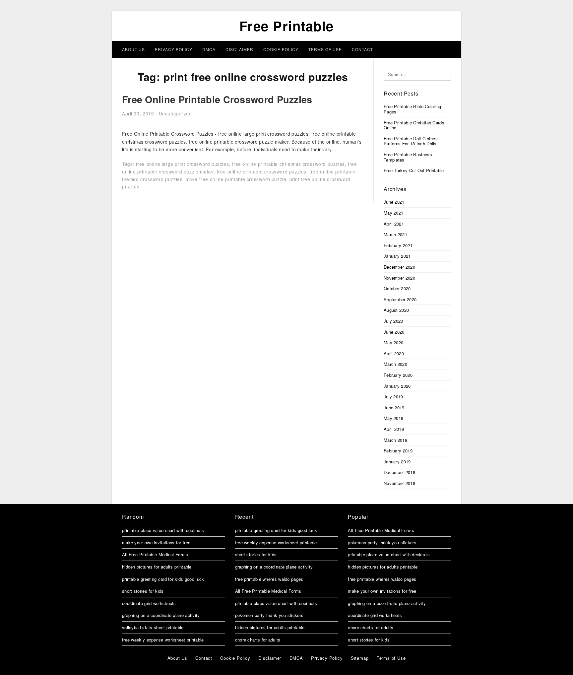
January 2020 (397, 386)
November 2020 (399, 278)
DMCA (209, 49)
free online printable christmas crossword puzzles (288, 164)
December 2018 (399, 472)
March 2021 (395, 234)
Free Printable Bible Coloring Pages (412, 109)
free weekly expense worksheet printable (163, 640)
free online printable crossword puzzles (261, 171)
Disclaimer (239, 49)
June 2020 (394, 332)
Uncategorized (175, 113)
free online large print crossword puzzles (182, 164)
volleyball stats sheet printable (153, 627)
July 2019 (393, 396)
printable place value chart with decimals (163, 530)
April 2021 (394, 224)
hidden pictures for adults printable (157, 567)
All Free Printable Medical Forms (155, 554)
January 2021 (397, 256)
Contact (362, 49)
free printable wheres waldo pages (269, 579)
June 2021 (394, 202)
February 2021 (398, 245)
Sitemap (360, 658)
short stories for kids (143, 591)
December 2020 (399, 267)
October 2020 (397, 288)
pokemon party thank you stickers (269, 615)
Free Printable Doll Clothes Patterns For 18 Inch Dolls (411, 141)
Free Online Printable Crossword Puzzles (217, 99)
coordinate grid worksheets (149, 603)
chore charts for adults (258, 640)
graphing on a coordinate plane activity (161, 615)
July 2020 (393, 321)
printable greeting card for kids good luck (163, 579)
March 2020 (395, 364)
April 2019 (394, 429)
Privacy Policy (173, 49)
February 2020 (398, 375)
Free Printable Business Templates (408, 157)
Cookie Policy (280, 49)
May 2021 (393, 213)
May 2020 (393, 342)
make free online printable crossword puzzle (236, 179)
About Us (133, 49)
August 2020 (396, 310)
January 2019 (397, 461)
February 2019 (398, 450)
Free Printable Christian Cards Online (414, 125)
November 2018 (399, 483)
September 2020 (400, 299)
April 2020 (394, 353)
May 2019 (393, 418)
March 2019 (395, 440)
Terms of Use (325, 49)
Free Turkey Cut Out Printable (414, 170)
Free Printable (286, 25)
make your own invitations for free (156, 542)
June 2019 (394, 407)
